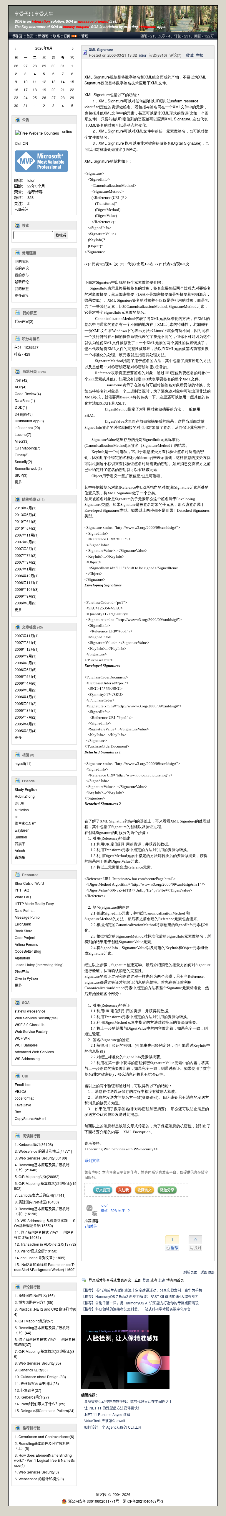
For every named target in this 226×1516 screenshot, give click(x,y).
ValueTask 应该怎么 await (104, 1420)
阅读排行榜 (31, 1136)
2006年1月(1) (25, 696)
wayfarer (22, 830)
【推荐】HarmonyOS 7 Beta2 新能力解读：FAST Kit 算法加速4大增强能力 (140, 1296)
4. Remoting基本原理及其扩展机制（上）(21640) (41, 1167)
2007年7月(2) (25, 555)
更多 (18, 481)
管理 (84, 35)
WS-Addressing (27, 1058)
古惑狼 (20, 857)
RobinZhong (25, 796)
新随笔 (43, 35)
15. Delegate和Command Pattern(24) (44, 1410)
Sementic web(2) (28, 468)
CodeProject (25, 937)
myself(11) (23, 763)
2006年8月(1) (25, 662)
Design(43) (24, 413)
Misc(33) (22, 441)
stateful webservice (30, 1010)
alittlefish (22, 809)
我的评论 (22, 268)
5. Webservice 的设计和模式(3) (39, 1478)
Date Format (24, 910)
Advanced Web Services (34, 1051)
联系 (56, 35)
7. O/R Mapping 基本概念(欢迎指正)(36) (44, 1354)
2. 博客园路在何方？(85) (34, 1302)
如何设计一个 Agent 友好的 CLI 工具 (113, 1427)
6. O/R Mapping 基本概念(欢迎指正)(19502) (45, 1186)
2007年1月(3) (25, 568)
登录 (145, 1280)
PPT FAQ (22, 889)
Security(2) (23, 461)
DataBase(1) (25, 400)
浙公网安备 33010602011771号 (93, 1501)
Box (18, 1111)
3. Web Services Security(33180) (41, 1157)
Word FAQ (23, 896)
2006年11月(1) (27, 582)
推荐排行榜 (31, 1428)
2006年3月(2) (25, 689)
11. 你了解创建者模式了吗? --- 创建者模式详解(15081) (44, 1235)
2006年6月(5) (25, 669)
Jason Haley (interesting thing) (39, 964)
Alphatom (22, 957)
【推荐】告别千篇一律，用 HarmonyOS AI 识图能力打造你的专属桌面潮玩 (140, 1302)
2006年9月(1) (25, 655)
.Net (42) (22, 379)
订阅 (67, 35)
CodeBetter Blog (28, 951)
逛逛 (161, 1280)
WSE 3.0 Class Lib (29, 1024)
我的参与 (22, 274)
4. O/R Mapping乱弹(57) (34, 1320)
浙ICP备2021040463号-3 (143, 1501)
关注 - (124, 1210)
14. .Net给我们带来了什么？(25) (40, 1403)
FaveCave (23, 1104)
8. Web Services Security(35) (38, 1362)
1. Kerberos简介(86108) (34, 1144)
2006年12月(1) (27, 575)
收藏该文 (144, 1190)
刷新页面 (190, 1272)
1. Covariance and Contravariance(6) (44, 1436)
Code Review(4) (28, 393)
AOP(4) (20, 386)
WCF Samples (26, 1044)
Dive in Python (26, 978)
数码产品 (22, 971)
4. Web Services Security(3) (37, 1471)
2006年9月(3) (25, 595)
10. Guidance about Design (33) (40, 1376)
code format (24, 1097)
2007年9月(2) (25, 541)
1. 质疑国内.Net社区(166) (35, 1295)
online (67, 131)
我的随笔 (22, 261)
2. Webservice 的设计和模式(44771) (43, 1151)
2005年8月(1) (25, 710)
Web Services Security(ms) (36, 1017)
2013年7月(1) (25, 507)
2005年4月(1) (25, 723)
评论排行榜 (31, 1287)
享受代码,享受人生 (33, 14)
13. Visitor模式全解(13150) (36, 1250)
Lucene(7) (23, 434)
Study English (26, 789)
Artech (20, 850)
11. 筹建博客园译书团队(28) (37, 1383)
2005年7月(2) (25, 716)
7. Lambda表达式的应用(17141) (40, 1195)
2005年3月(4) (25, 730)
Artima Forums (26, 944)
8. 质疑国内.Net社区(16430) (37, 1201)
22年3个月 (36, 186)
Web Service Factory (31, 1031)
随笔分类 (30, 371)
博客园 (16, 35)
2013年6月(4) (25, 514)
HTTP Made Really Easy (34, 903)
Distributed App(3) (29, 420)
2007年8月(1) (25, 548)
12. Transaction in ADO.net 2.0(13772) (45, 1244)
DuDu (19, 802)
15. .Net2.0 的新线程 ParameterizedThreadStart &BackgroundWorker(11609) (45, 1267)
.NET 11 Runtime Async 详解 (107, 1414)
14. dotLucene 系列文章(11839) (40, 1257)
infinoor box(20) (27, 427)
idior (30, 180)
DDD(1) (21, 407)
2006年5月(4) (25, 676)
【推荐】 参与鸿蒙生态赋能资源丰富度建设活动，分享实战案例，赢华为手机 (141, 1290)
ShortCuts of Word (29, 883)
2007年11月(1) (27, 534)
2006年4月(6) (25, 683)
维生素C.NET (25, 823)
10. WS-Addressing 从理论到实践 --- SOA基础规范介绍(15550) (44, 1223)
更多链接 (22, 295)
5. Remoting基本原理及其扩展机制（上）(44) (41, 1330)
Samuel (21, 836)
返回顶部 (207, 1272)
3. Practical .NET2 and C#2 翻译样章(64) (45, 1311)
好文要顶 (103, 1190)
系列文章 (92, 1160)
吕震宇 (20, 843)
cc (16, 816)
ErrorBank (23, 923)
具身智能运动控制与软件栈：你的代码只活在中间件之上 (128, 1401)
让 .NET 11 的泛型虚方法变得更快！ (112, 1407)
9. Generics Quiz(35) (31, 1369)
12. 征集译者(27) (28, 1390)
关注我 (123, 1190)
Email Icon (23, 1084)
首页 (30, 35)
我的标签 (22, 288)
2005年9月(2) (25, 703)
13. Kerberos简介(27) (32, 1396)
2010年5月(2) (25, 528)
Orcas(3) (22, 454)
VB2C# (20, 1091)
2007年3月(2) (25, 562)
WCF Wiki (22, 1038)
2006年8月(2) (25, 602)
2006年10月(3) (27, 589)
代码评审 (24, 321)
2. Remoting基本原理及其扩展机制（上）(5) (41, 1446)
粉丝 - (109, 1210)
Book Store (23, 930)
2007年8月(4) (25, 642)
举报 (200, 55)
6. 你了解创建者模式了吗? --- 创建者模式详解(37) (44, 1342)
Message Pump (27, 917)
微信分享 (167, 1190)
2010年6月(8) (25, 521)
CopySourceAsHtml (30, 1118)
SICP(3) (21, 474)
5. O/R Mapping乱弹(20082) (37, 1176)
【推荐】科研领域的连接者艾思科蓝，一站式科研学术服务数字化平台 (136, 1308)
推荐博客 (35, 191)
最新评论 (22, 281)
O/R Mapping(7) (27, 447)
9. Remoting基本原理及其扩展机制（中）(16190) (41, 1211)
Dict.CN (21, 143)
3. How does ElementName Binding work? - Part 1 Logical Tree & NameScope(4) (44, 1460)
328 (30, 197)
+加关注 (22, 209)
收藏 (190, 55)
